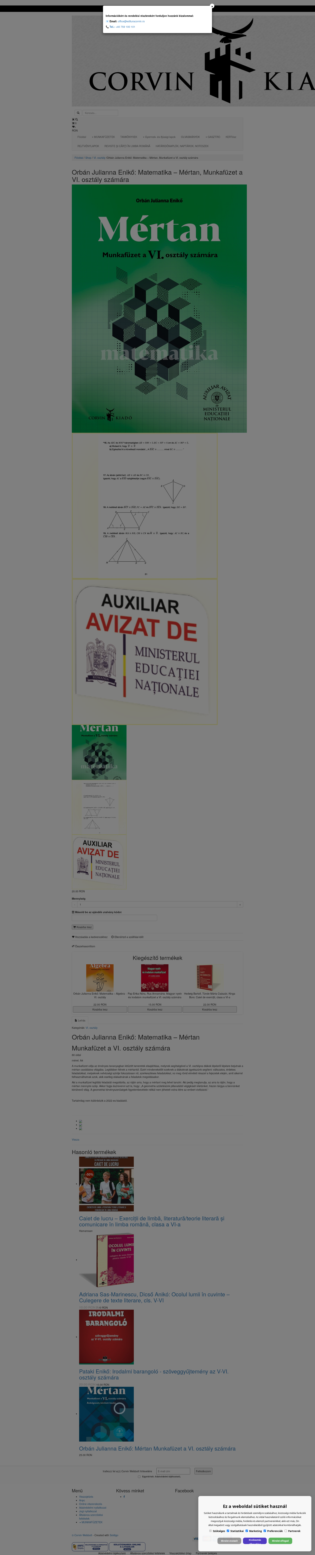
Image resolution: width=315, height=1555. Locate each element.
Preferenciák (275, 1531)
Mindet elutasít (229, 1540)
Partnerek (294, 1531)
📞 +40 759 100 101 (120, 26)
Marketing (255, 1531)
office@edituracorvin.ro (131, 21)
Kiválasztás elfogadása (255, 1541)
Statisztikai (237, 1531)
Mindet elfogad (280, 1540)
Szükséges (219, 1531)
